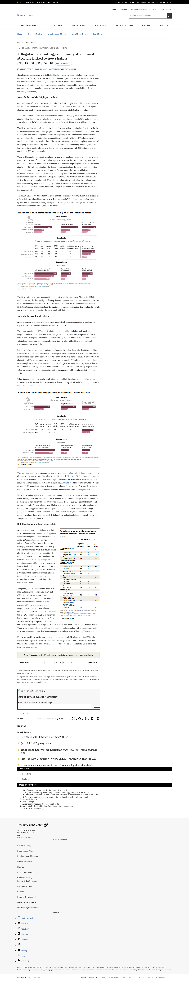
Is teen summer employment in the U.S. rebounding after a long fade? (57, 765)
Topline (25, 779)
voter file (75, 476)
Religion (20, 867)
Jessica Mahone (54, 69)
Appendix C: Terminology (33, 808)
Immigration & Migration (27, 856)
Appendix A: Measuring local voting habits (40, 804)
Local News (27, 714)
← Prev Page (23, 662)
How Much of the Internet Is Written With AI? (45, 736)
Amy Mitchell (70, 69)
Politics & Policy (24, 845)
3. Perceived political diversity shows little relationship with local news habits (55, 797)
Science (20, 891)
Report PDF (27, 774)
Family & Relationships (27, 881)
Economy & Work (24, 886)
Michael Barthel (27, 69)
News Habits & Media (26, 902)
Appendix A (66, 482)
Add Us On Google (63, 63)
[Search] (169, 16)
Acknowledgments (30, 799)
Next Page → (94, 662)
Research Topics (29, 25)
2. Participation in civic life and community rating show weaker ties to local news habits (60, 794)
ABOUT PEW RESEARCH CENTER (29, 967)
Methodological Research (28, 907)
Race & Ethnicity (24, 861)
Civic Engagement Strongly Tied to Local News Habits (42, 48)
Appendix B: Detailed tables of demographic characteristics (47, 806)
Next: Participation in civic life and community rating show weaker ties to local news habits (58, 655)
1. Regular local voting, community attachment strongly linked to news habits (55, 792)
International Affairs (25, 851)
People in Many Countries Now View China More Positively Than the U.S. (58, 758)
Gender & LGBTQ (24, 877)
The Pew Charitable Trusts (148, 970)
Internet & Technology (26, 897)
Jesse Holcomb (41, 69)
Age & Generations (25, 872)
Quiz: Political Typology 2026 (36, 743)
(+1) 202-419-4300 (24, 838)
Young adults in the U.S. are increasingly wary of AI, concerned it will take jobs (59, 751)
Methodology (28, 801)
